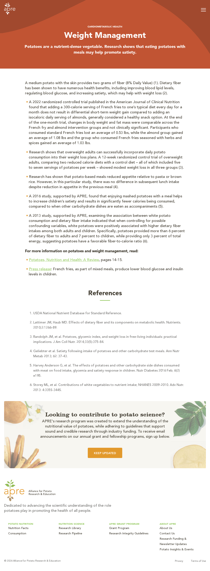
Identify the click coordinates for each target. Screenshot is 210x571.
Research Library (70, 528)
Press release (40, 269)
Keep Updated (105, 453)
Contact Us (167, 533)
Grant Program (119, 528)
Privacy (179, 561)
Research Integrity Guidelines (128, 533)
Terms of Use (198, 561)
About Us (166, 528)
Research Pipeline (70, 533)
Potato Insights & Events (177, 549)
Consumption (17, 533)
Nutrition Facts (18, 528)
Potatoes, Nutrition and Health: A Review (64, 260)
